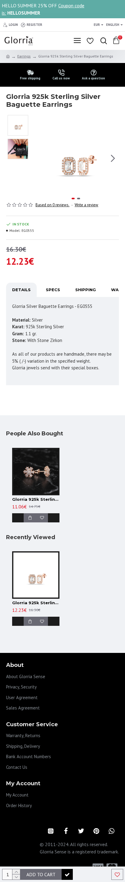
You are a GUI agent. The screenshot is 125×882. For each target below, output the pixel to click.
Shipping (85, 289)
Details (21, 289)
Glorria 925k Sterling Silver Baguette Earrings (35, 602)
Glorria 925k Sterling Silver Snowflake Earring (35, 499)
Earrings (24, 56)
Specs (53, 289)
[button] (39, 158)
